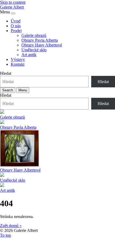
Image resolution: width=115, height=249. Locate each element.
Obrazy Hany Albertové (41, 45)
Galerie (12, 7)
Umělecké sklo (34, 50)
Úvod (15, 21)
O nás (16, 26)
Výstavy (18, 59)
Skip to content (12, 2)
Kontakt (17, 64)
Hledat (5, 73)
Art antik (28, 54)
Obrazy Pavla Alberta (39, 40)
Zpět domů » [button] (11, 225)
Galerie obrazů (33, 35)
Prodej (16, 30)
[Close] (13, 13)
